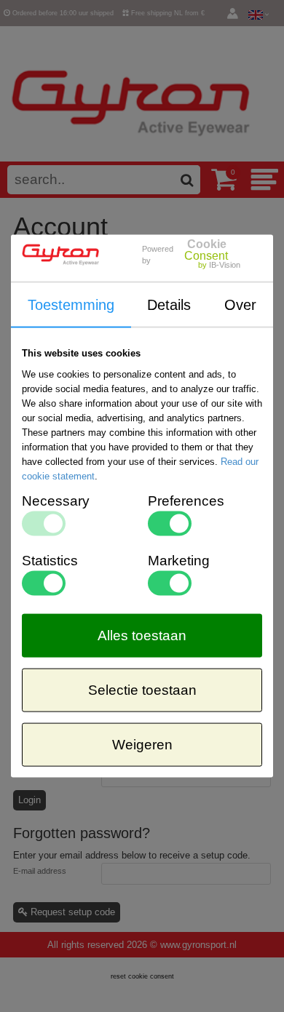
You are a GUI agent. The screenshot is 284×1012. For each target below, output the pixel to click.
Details (169, 304)
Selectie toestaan (142, 690)
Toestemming (71, 304)
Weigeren (142, 744)
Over (240, 304)
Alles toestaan (142, 635)
